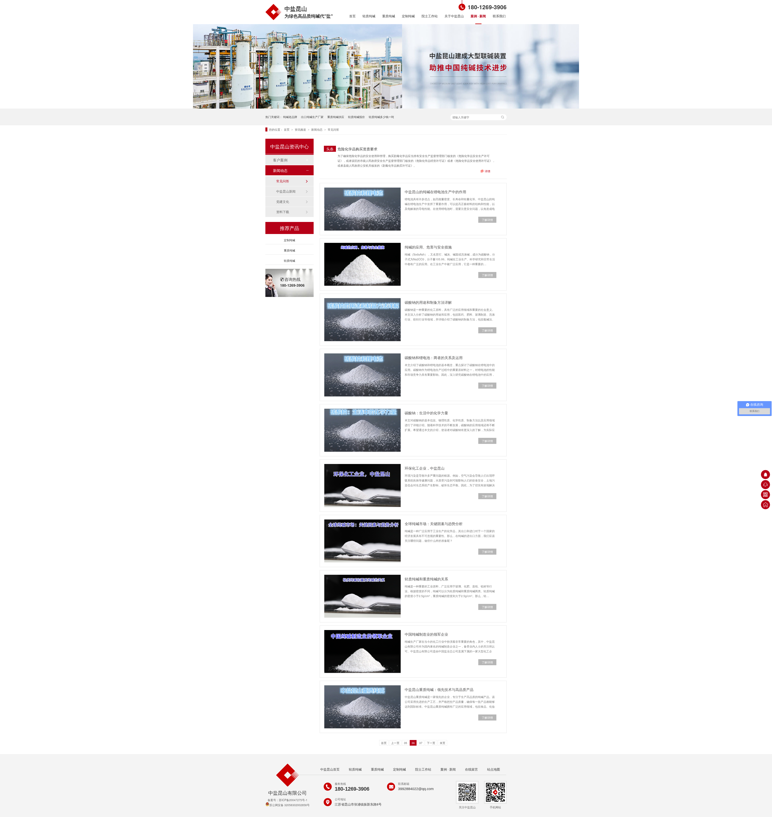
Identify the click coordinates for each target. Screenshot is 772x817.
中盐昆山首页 (330, 769)
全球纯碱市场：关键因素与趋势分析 (434, 523)
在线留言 (471, 769)
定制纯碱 (408, 16)
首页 (352, 16)
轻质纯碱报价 (356, 117)
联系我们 (499, 16)
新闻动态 (317, 129)
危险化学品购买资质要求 (357, 148)
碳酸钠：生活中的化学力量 (426, 412)
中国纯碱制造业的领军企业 (426, 634)
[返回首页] (765, 504)
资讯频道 (301, 129)
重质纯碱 (388, 16)
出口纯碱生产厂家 (312, 117)
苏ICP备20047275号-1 (293, 800)
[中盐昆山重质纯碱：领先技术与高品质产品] (362, 706)
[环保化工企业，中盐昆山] (362, 485)
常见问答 (333, 129)
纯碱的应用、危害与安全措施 (428, 246)
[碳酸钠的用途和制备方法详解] (362, 319)
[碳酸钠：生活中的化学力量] (362, 430)
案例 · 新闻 (478, 16)
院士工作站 (430, 16)
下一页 (431, 743)
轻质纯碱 (368, 16)
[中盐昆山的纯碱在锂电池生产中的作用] (362, 209)
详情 (487, 171)
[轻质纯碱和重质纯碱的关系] (362, 596)
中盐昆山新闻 (286, 191)
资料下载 (282, 211)
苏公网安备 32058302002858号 (289, 805)
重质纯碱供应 (335, 117)
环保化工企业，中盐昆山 (425, 468)
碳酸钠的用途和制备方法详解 (428, 302)
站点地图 (493, 769)
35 (405, 743)
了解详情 (487, 220)
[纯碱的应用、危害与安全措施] (362, 264)
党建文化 (282, 201)
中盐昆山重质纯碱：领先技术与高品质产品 (439, 689)
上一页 (395, 743)
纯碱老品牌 (290, 117)
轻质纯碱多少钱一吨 (381, 117)
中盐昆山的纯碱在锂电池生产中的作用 (435, 191)
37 (420, 743)
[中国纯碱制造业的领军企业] (362, 651)
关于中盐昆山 (454, 16)
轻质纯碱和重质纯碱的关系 (426, 578)
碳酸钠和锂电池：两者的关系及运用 (434, 357)
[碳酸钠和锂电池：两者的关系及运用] (362, 374)
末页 (442, 743)
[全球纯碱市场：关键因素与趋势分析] (362, 540)
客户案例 (280, 159)
